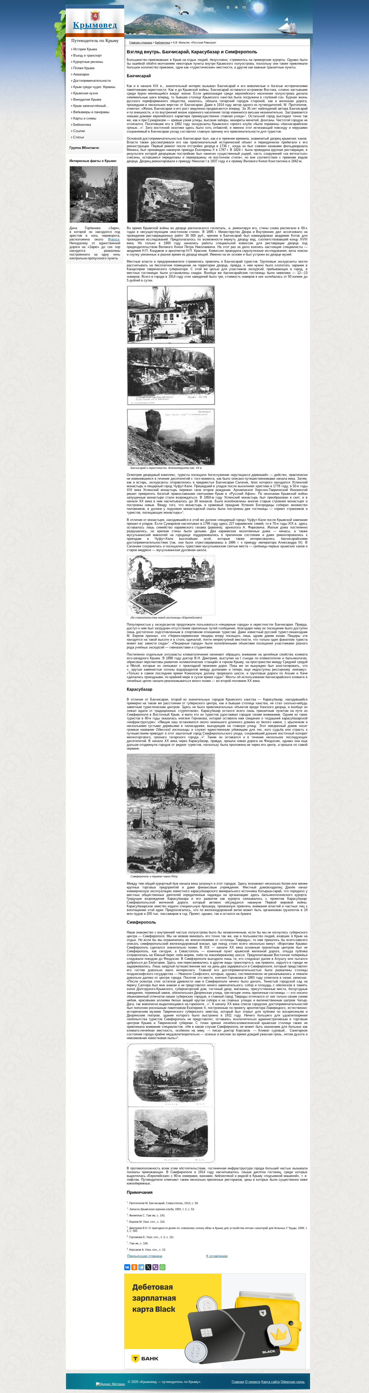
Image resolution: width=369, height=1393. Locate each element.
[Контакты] (244, 7)
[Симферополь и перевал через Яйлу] (171, 873)
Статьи (78, 137)
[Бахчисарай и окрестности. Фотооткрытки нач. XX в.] (171, 464)
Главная (238, 1382)
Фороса (113, 239)
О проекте (252, 1382)
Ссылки (79, 131)
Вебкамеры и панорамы (91, 112)
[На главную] (228, 7)
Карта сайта (270, 1382)
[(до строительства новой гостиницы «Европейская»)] (171, 614)
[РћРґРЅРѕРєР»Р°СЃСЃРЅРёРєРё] (134, 1267)
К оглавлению (217, 1256)
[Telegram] (141, 1267)
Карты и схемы (84, 118)
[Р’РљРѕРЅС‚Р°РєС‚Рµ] (127, 1267)
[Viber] (155, 1267)
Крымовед (95, 24)
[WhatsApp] (162, 1267)
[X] (148, 1267)
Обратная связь (293, 1382)
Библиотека (82, 125)
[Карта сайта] (236, 7)
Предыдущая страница (144, 1256)
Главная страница (140, 42)
